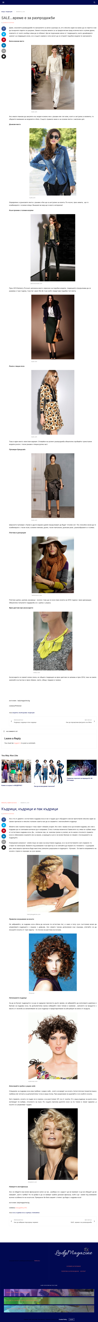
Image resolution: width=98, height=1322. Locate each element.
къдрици (28, 1212)
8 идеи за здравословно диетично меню (22, 1300)
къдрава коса (20, 1212)
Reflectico (37, 1260)
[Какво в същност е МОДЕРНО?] (16, 771)
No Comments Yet (12, 731)
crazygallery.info (21, 1208)
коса (14, 1212)
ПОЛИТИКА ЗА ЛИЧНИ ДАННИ (70, 1271)
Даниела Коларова (8, 22)
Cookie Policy (63, 1319)
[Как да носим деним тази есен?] (49, 772)
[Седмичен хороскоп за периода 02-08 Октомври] (82, 768)
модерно (15, 712)
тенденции (31, 712)
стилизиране (36, 1212)
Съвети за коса (12, 802)
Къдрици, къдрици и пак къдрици (29, 809)
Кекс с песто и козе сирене (16, 1308)
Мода (3, 11)
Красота (4, 802)
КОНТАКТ (83, 1271)
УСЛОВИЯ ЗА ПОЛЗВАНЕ (74, 1266)
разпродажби (23, 712)
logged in (17, 743)
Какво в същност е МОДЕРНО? (11, 785)
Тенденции (8, 11)
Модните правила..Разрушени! (17, 1292)
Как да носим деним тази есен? (44, 786)
